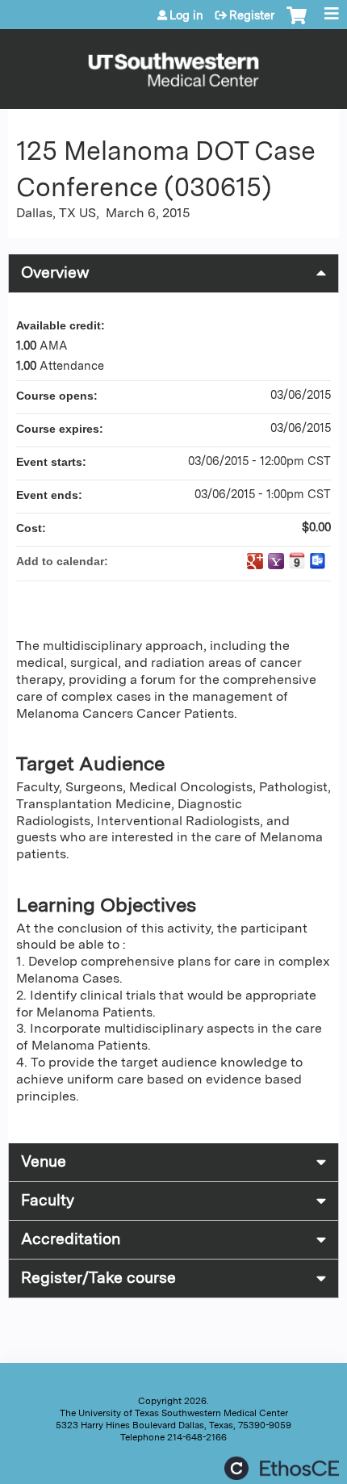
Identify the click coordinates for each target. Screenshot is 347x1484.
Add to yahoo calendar (276, 561)
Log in (186, 15)
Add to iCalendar (297, 560)
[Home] (173, 65)
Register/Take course (98, 1277)
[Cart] (296, 23)
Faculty (47, 1200)
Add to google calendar (255, 561)
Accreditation (70, 1239)
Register (251, 15)
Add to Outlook (318, 561)
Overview (55, 272)
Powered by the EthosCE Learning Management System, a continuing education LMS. (281, 1468)
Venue (43, 1161)
